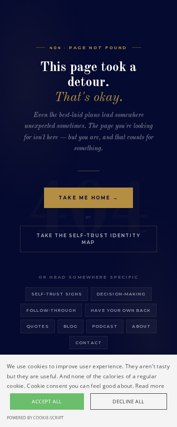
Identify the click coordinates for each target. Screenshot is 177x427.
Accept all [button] (47, 401)
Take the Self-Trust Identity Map (88, 239)
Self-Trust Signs (56, 293)
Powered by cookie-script (35, 418)
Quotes (37, 326)
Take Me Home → (88, 198)
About (141, 326)
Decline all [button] (128, 401)
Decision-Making (121, 293)
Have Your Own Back (120, 310)
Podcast (105, 326)
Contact (88, 342)
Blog (71, 326)
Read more (149, 386)
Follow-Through (51, 310)
